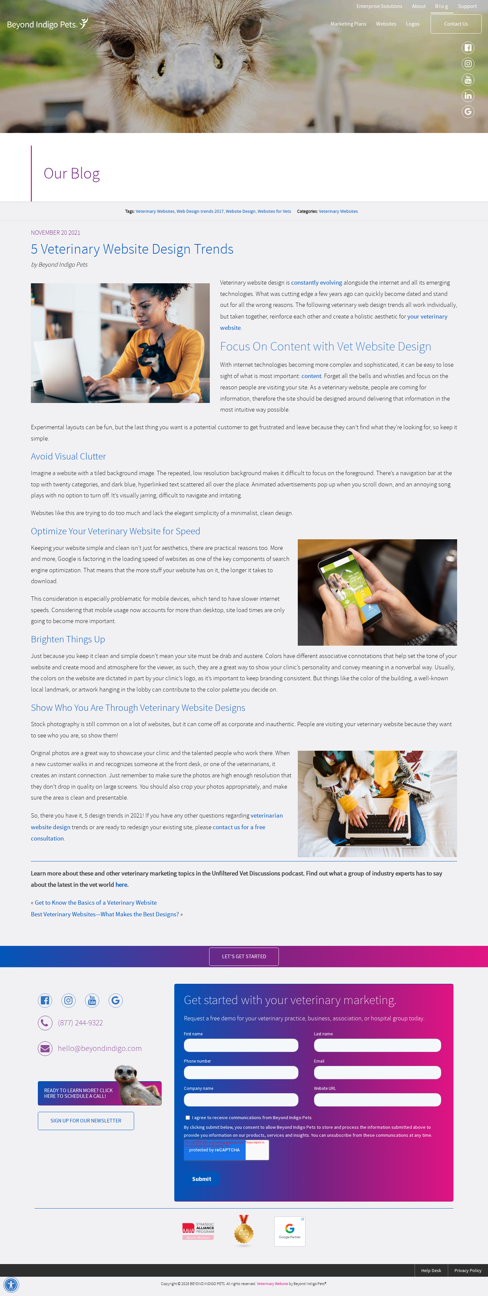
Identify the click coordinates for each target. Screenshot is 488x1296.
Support (467, 6)
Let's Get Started (244, 956)
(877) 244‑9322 (80, 1023)
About (419, 6)
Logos (413, 23)
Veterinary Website (272, 1283)
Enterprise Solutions (379, 6)
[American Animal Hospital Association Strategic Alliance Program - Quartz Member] (198, 1231)
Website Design (241, 211)
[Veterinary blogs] (244, 1231)
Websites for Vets (274, 211)
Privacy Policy (468, 1270)
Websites (386, 23)
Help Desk (431, 1270)
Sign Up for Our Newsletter (85, 1120)
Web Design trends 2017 (200, 211)
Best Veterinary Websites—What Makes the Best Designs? (105, 914)
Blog (442, 6)
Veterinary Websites (155, 211)
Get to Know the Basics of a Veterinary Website (96, 902)
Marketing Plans (348, 23)
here (121, 884)
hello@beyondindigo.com (100, 1048)
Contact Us (456, 23)
